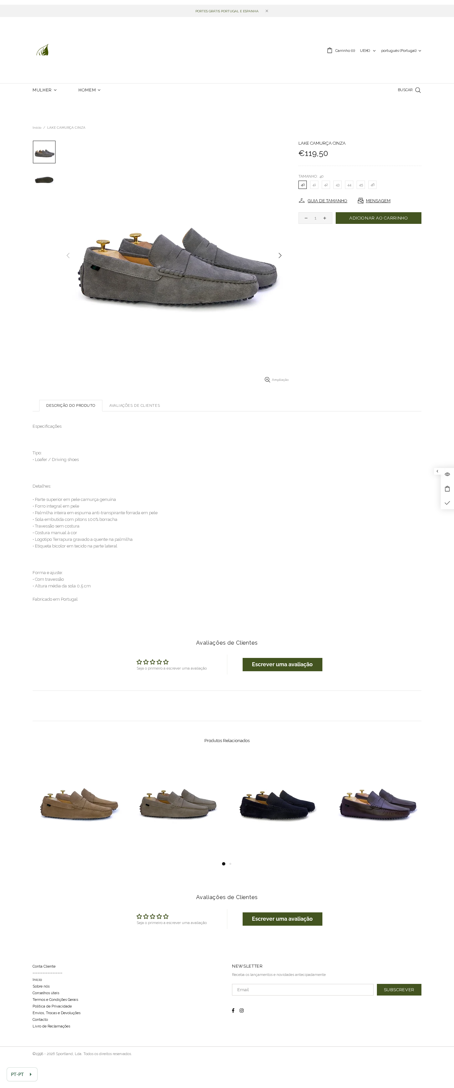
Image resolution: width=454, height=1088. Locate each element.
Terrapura (43, 50)
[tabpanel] (77, 807)
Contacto (40, 1019)
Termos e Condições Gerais (55, 1000)
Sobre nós (41, 986)
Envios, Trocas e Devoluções (56, 1013)
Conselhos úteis (46, 993)
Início (37, 127)
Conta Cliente (44, 966)
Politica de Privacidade (52, 1006)
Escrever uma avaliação (282, 664)
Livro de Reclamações (51, 1026)
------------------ (47, 973)
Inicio (37, 980)
